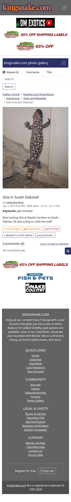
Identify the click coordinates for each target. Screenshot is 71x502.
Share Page (13, 228)
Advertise (35, 359)
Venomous (13, 98)
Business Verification (35, 426)
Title (49, 72)
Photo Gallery (35, 400)
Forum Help (35, 455)
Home (35, 355)
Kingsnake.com (16, 485)
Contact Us (35, 451)
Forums (35, 397)
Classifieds (35, 363)
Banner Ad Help (35, 443)
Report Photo (52, 228)
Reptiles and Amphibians (38, 94)
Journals (35, 385)
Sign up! (48, 471)
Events (35, 389)
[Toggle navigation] (64, 7)
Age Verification (35, 422)
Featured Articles (35, 393)
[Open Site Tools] (68, 251)
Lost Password (35, 367)
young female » (45, 235)
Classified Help (35, 447)
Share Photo (33, 228)
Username (32, 72)
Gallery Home (11, 94)
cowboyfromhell (15, 202)
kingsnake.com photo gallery (26, 63)
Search (9, 86)
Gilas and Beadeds (34, 98)
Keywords (13, 72)
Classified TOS (35, 418)
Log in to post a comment (54, 243)
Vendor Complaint (35, 430)
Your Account (35, 371)
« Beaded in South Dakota (18, 235)
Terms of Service (35, 414)
